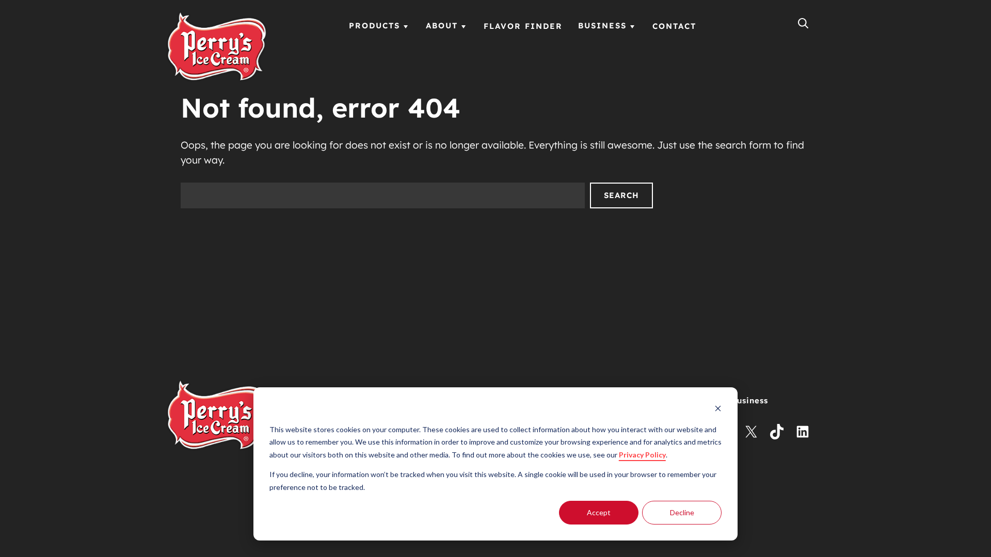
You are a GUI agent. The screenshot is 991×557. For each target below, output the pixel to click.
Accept (599, 512)
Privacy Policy (642, 454)
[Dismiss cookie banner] (718, 409)
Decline (682, 512)
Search (621, 195)
